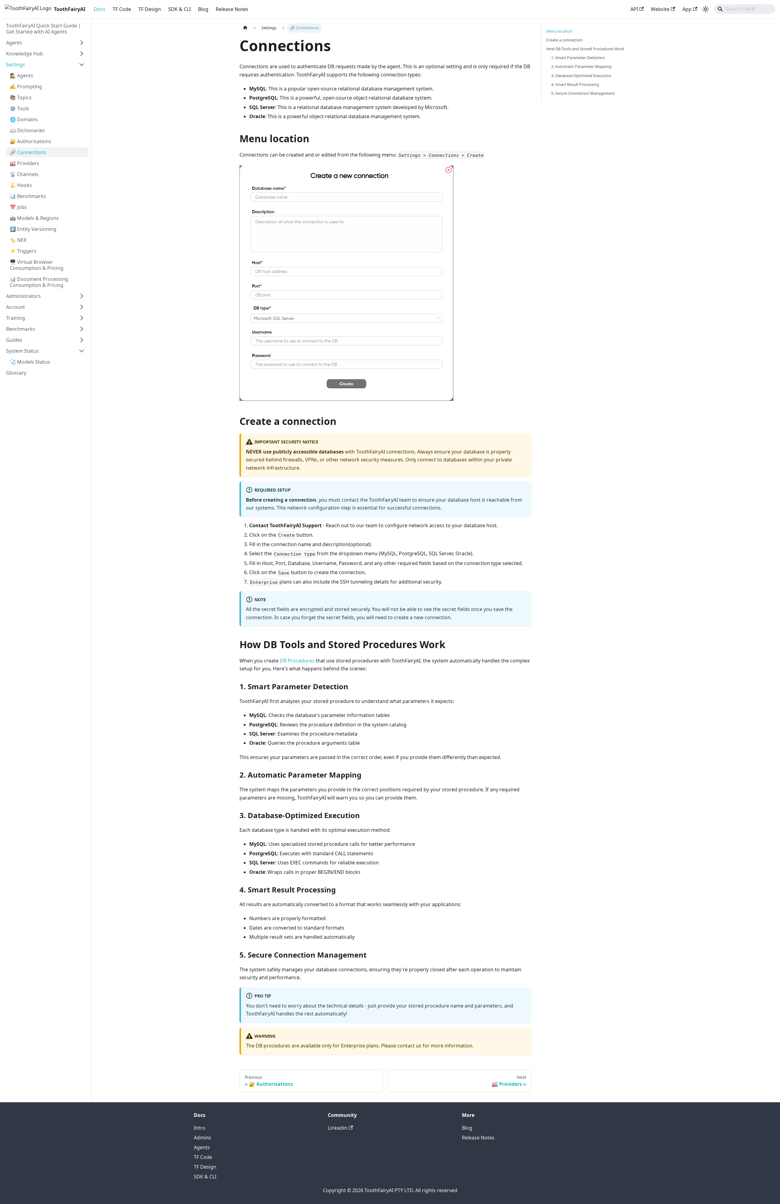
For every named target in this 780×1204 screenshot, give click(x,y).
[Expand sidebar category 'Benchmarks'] (81, 329)
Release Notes (232, 9)
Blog (203, 9)
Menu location (559, 31)
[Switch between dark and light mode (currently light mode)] (706, 9)
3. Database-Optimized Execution (581, 75)
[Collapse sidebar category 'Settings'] (81, 64)
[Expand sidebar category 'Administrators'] (81, 296)
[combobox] (744, 9)
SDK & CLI (179, 9)
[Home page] (245, 28)
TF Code (122, 9)
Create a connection (564, 40)
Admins (202, 1137)
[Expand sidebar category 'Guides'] (81, 340)
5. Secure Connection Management (583, 93)
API (634, 9)
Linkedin (337, 1128)
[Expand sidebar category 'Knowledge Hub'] (81, 53)
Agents (202, 1147)
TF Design (149, 9)
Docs (99, 9)
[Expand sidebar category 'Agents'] (81, 43)
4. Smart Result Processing (575, 84)
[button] (45, 351)
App (687, 9)
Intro (199, 1128)
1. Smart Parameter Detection (578, 57)
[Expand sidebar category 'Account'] (81, 307)
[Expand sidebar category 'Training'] (81, 318)
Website (660, 9)
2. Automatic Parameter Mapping (581, 66)
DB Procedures (297, 660)
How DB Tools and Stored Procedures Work (585, 48)
